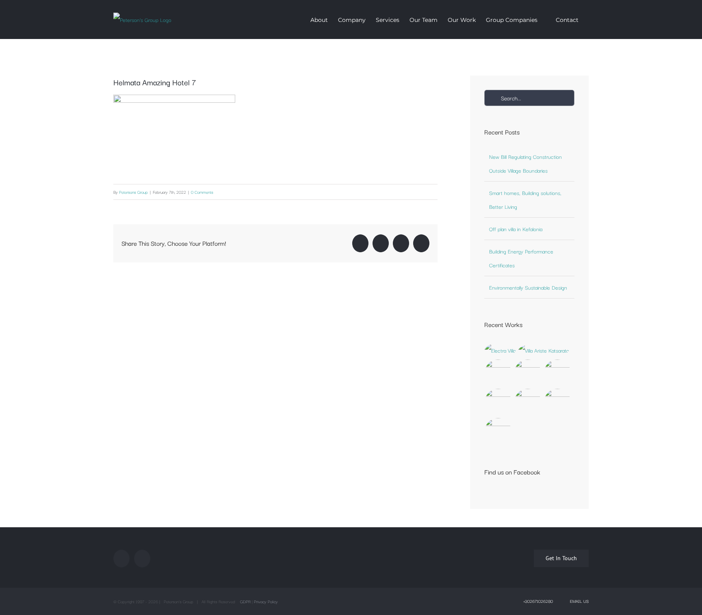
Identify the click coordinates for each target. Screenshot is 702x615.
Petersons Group (133, 191)
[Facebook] (121, 558)
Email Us (578, 601)
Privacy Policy (266, 601)
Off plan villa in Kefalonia (515, 229)
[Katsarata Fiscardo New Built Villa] (544, 350)
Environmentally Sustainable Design (528, 287)
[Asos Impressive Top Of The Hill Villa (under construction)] (498, 431)
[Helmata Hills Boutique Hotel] (528, 402)
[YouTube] (142, 558)
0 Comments (202, 191)
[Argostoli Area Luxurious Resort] (498, 402)
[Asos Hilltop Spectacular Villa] (498, 373)
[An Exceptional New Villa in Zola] (500, 350)
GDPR (245, 601)
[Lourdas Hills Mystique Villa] (558, 373)
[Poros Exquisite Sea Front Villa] (528, 373)
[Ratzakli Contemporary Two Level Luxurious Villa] (558, 402)
